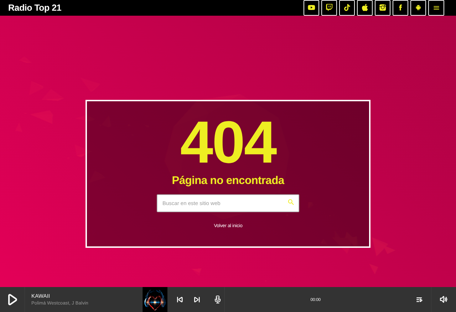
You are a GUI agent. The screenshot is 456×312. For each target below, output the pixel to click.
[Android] (418, 8)
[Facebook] (400, 8)
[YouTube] (311, 8)
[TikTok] (347, 8)
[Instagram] (382, 8)
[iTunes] (365, 8)
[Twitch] (329, 8)
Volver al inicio (228, 225)
